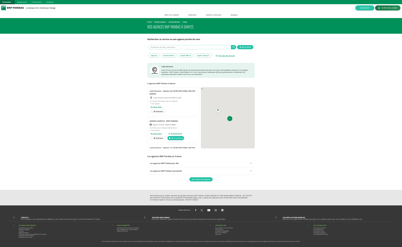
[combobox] (190, 47)
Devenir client (365, 8)
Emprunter (192, 15)
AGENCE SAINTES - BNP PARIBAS (164, 121)
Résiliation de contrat (25, 237)
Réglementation (24, 233)
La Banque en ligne (319, 233)
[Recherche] (233, 47)
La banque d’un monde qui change (128, 228)
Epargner (234, 15)
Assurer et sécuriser (213, 15)
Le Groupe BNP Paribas (320, 234)
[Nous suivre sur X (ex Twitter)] (202, 210)
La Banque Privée (319, 231)
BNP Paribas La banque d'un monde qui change (12, 7)
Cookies (21, 231)
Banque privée (22, 2)
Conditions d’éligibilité (222, 231)
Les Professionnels (319, 228)
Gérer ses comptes (171, 15)
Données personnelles (26, 228)
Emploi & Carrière (122, 231)
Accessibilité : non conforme (224, 228)
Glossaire (218, 234)
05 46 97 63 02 (176, 134)
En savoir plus (156, 107)
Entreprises (50, 2)
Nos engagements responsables (127, 229)
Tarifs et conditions (221, 233)
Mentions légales (24, 229)
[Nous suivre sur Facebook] (195, 210)
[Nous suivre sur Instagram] (216, 210)
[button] (218, 111)
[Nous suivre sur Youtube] (208, 210)
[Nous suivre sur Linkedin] (222, 210)
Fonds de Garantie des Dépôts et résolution (33, 234)
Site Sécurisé (219, 229)
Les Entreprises (318, 229)
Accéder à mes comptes (389, 8)
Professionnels (37, 2)
